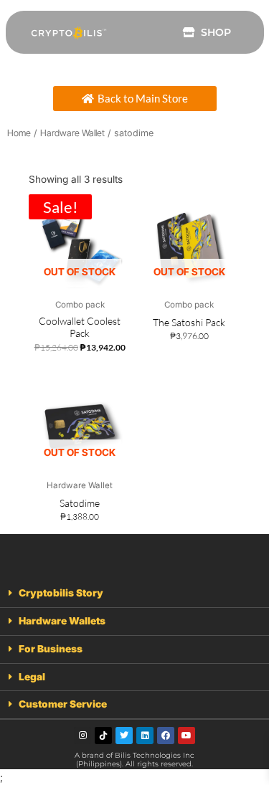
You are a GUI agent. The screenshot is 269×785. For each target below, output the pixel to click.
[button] (134, 594)
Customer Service (63, 704)
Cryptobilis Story (61, 593)
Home (19, 133)
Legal (32, 676)
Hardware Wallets (62, 621)
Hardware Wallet (72, 133)
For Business (50, 649)
